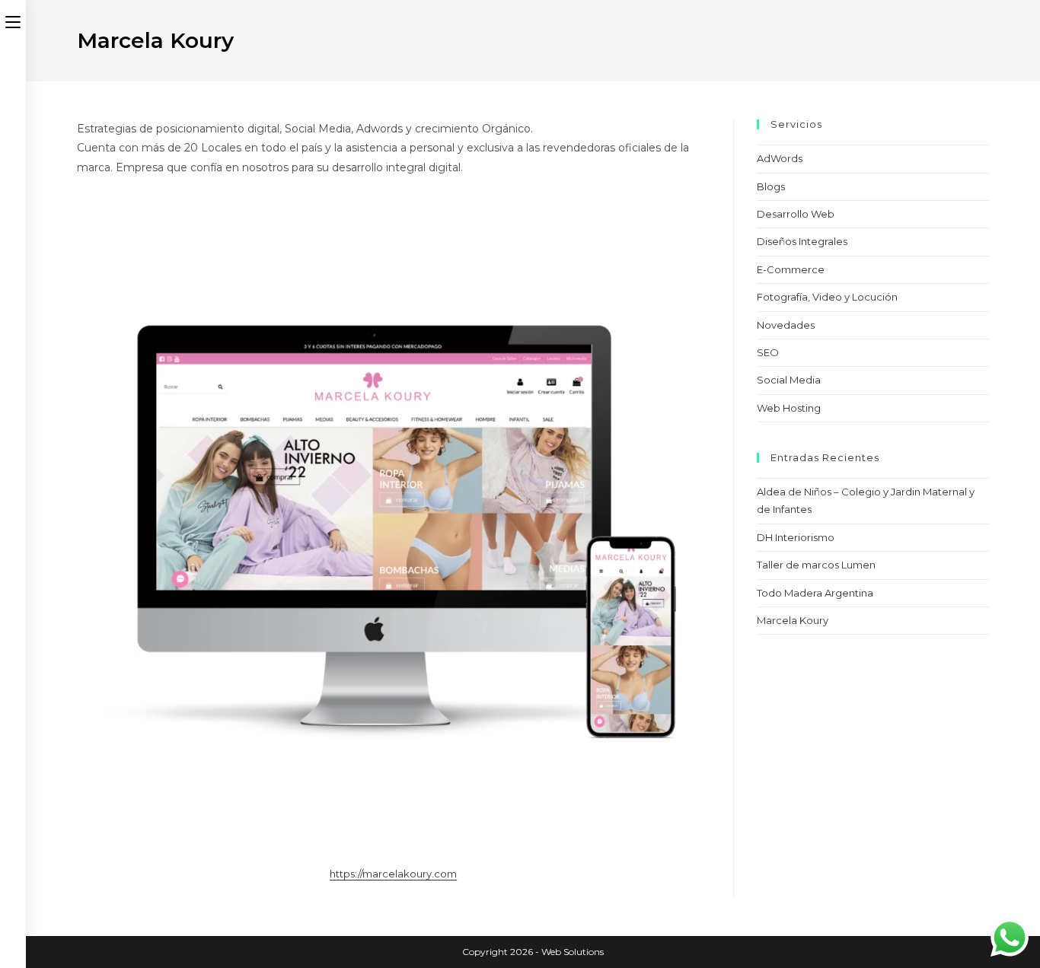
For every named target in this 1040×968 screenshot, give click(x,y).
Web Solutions (572, 951)
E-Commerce (791, 269)
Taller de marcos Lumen (816, 565)
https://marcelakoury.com (393, 874)
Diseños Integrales (802, 241)
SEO (768, 352)
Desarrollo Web (795, 214)
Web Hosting (789, 408)
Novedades (786, 325)
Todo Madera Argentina (815, 593)
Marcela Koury (792, 620)
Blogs (771, 186)
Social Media (789, 380)
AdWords (779, 158)
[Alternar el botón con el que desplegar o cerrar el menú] (13, 20)
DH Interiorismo (795, 537)
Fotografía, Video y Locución (827, 297)
